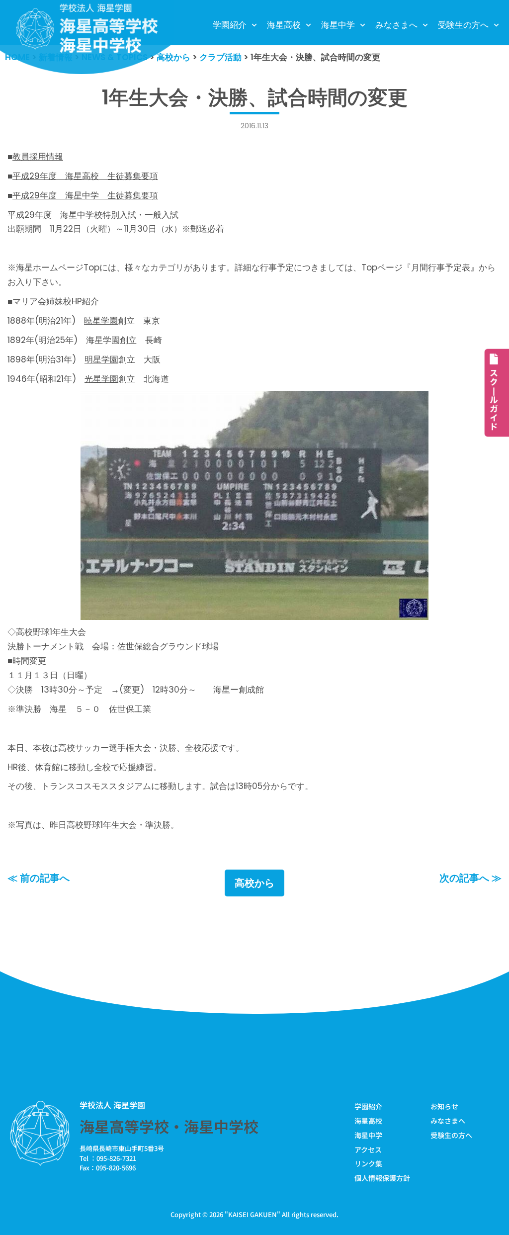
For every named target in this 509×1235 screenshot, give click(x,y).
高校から (254, 883)
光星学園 (101, 379)
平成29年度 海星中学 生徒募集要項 (85, 195)
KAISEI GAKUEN (252, 1214)
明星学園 (101, 359)
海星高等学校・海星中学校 (169, 1126)
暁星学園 (101, 321)
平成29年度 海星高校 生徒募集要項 (85, 176)
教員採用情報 (37, 157)
